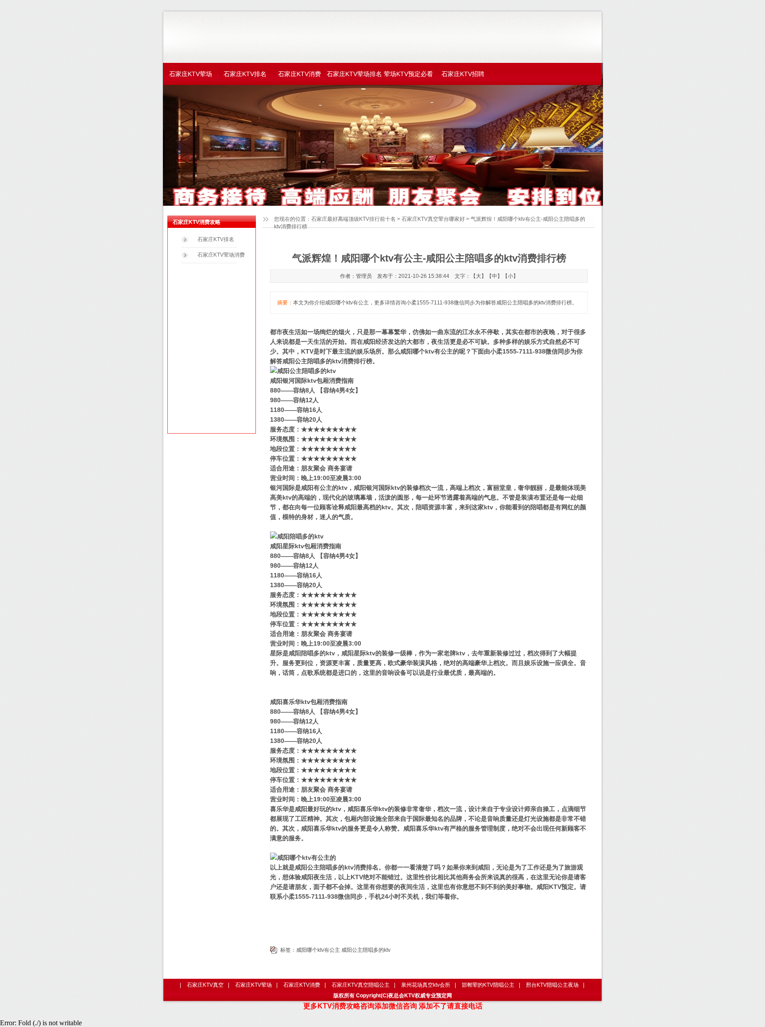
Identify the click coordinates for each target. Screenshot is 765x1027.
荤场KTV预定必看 (408, 73)
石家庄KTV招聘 (462, 73)
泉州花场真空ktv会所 (425, 985)
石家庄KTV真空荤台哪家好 (433, 219)
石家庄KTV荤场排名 (354, 73)
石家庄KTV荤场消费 (221, 255)
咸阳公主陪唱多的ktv (365, 950)
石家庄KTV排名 (245, 73)
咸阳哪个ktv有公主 (318, 950)
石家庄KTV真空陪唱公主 (361, 985)
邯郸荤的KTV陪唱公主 (488, 985)
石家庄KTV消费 (299, 73)
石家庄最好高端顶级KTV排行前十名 (353, 219)
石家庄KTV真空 (205, 985)
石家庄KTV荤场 (190, 73)
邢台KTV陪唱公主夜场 (552, 985)
